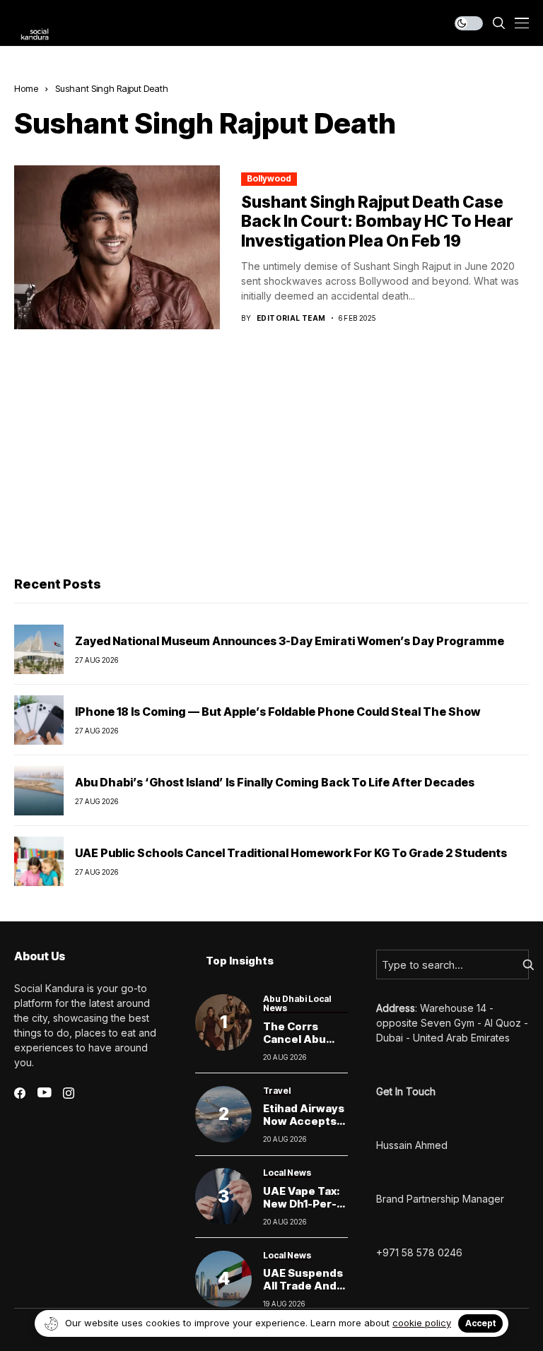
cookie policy (421, 1322)
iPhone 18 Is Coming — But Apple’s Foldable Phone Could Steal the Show (277, 711)
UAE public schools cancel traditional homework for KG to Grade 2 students (291, 853)
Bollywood (269, 178)
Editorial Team (291, 318)
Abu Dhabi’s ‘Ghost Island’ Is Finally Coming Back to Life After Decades (274, 782)
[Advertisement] (271, 456)
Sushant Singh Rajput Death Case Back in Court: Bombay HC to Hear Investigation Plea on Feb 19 (377, 221)
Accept (480, 1323)
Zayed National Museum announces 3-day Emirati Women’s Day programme (289, 641)
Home (26, 88)
